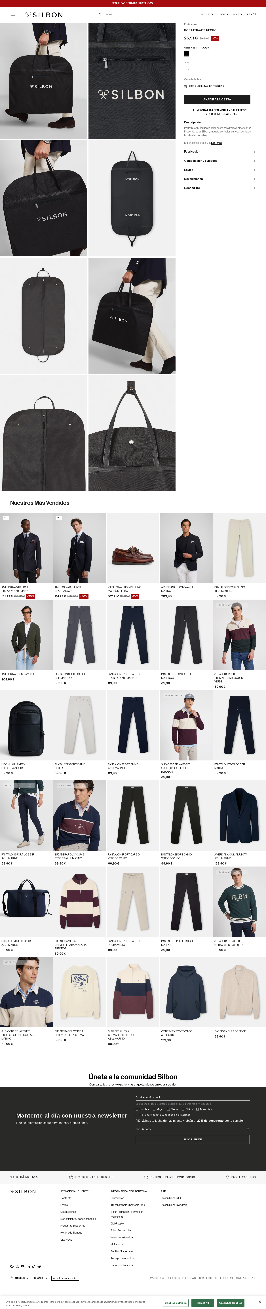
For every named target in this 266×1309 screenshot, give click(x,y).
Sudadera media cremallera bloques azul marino (122, 1035)
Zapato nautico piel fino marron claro (124, 589)
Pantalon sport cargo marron (177, 943)
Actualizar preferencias (65, 1278)
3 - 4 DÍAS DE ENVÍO (27, 1177)
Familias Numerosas (122, 1251)
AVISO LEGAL (157, 1278)
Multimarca (117, 1244)
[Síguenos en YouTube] (22, 1266)
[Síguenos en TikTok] (33, 1266)
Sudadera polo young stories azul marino (70, 856)
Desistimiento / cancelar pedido (78, 1219)
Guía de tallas (192, 79)
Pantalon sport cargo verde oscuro (124, 856)
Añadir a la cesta (217, 99)
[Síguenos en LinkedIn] (28, 1266)
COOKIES (174, 1278)
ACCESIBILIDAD (224, 1278)
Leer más (216, 143)
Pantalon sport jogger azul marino (18, 856)
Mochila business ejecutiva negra (13, 766)
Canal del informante (122, 1265)
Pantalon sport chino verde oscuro (176, 856)
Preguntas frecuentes (72, 1226)
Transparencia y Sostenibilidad (128, 1205)
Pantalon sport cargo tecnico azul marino (124, 676)
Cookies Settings (176, 1303)
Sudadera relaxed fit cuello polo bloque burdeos (175, 768)
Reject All (203, 1303)
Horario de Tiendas (71, 1233)
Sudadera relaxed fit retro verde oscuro (228, 943)
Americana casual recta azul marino (230, 856)
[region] (133, 1303)
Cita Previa (66, 1240)
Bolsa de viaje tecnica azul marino (16, 943)
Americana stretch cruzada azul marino (16, 589)
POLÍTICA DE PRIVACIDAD (197, 1278)
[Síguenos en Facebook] (11, 1266)
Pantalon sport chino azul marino (123, 766)
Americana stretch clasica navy (68, 589)
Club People (117, 1223)
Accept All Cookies (230, 1303)
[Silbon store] (43, 14)
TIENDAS (224, 14)
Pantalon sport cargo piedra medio (124, 943)
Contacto (65, 1198)
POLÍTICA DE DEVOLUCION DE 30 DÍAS (172, 1177)
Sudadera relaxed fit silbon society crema (69, 1033)
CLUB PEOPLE (208, 14)
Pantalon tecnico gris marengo (176, 676)
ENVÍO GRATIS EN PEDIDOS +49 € (94, 1177)
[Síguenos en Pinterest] (38, 1266)
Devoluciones (68, 1212)
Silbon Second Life (121, 1230)
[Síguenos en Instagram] (17, 1266)
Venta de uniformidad (122, 1237)
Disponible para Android (174, 1205)
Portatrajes (190, 24)
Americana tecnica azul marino (177, 589)
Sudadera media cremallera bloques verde (228, 678)
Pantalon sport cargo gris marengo (70, 676)
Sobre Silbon (117, 1198)
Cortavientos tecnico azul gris (176, 1033)
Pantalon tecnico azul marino (230, 766)
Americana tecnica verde (18, 674)
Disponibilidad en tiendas (206, 86)
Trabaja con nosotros (122, 1258)
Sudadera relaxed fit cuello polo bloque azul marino (18, 1035)
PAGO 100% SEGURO (243, 1177)
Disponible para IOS (171, 1198)
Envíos (64, 1205)
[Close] (260, 1302)
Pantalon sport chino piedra (70, 766)
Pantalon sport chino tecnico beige (229, 589)
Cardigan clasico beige (230, 1031)
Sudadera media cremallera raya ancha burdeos (70, 945)
